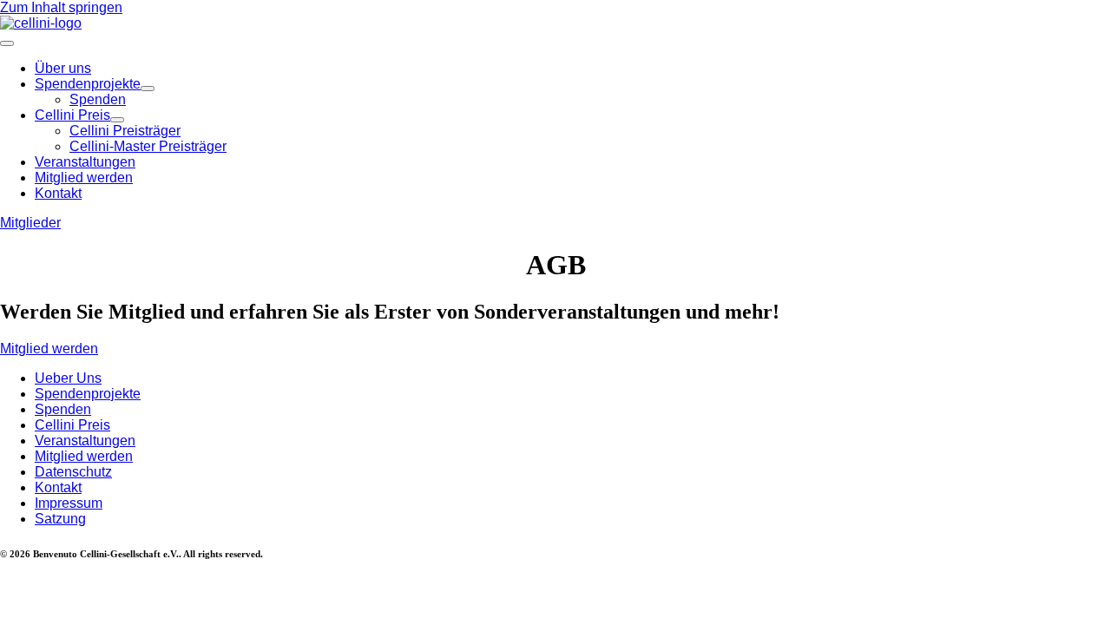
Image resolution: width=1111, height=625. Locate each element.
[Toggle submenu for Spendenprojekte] (147, 88)
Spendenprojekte (88, 393)
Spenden (63, 409)
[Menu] (7, 43)
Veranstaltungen (85, 440)
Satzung (60, 518)
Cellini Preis (72, 425)
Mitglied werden (84, 456)
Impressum (68, 503)
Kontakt (58, 487)
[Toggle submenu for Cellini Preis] (117, 119)
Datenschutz (73, 471)
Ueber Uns (68, 378)
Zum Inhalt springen (61, 7)
